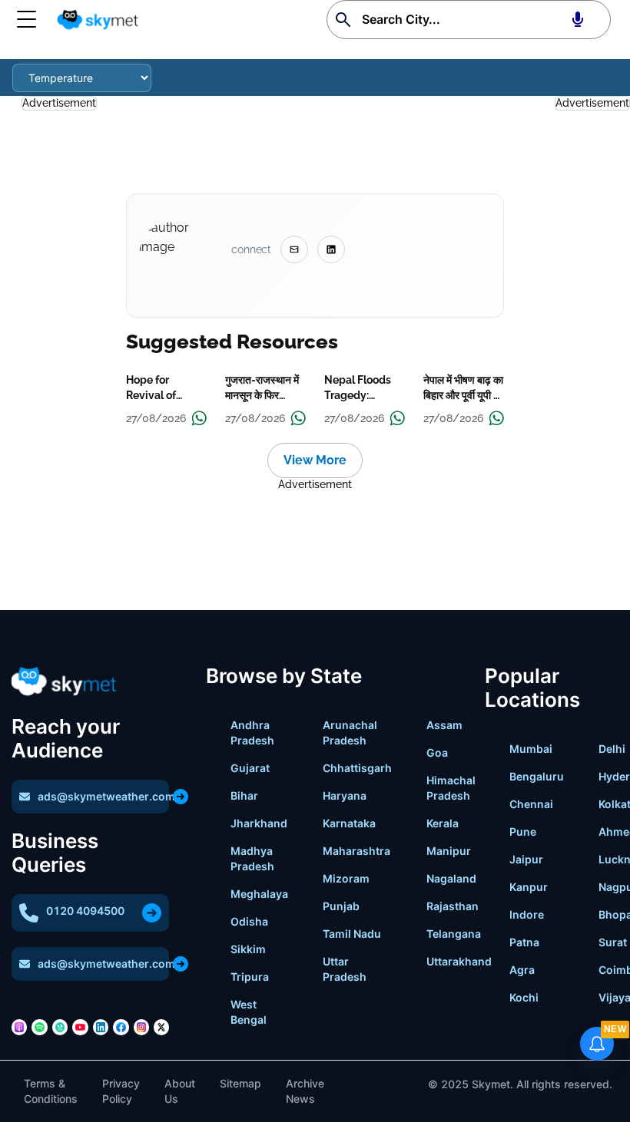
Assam (444, 724)
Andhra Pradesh (252, 732)
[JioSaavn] (60, 1027)
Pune (522, 831)
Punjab (341, 905)
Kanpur (528, 886)
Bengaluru (536, 776)
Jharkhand (258, 823)
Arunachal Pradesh (350, 732)
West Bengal (248, 1012)
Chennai (531, 803)
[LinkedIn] (100, 1027)
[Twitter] (161, 1027)
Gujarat (250, 767)
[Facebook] (120, 1027)
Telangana (453, 933)
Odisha (249, 921)
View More (315, 460)
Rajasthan (452, 905)
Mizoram (346, 878)
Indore (526, 914)
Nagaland (451, 878)
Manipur (448, 850)
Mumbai (530, 748)
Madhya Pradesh (252, 858)
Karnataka (349, 823)
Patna (524, 942)
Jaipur (526, 859)
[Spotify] (39, 1027)
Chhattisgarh (357, 767)
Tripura (249, 976)
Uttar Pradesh (344, 969)
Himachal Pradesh (451, 788)
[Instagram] (141, 1027)
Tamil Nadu (352, 933)
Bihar (244, 795)
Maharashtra (356, 850)
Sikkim (248, 948)
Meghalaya (259, 893)
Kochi (524, 997)
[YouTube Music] (80, 1027)
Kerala (442, 823)
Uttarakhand (459, 961)
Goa (437, 752)
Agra (522, 969)
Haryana (344, 795)
